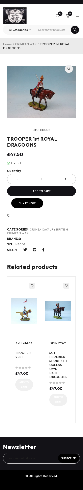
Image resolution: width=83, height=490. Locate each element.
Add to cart (42, 191)
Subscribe (68, 458)
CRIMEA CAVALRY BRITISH (49, 229)
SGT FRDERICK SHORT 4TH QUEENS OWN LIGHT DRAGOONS (58, 365)
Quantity (14, 171)
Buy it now (27, 203)
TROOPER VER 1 (23, 355)
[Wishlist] (20, 215)
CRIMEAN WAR (25, 44)
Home (7, 44)
